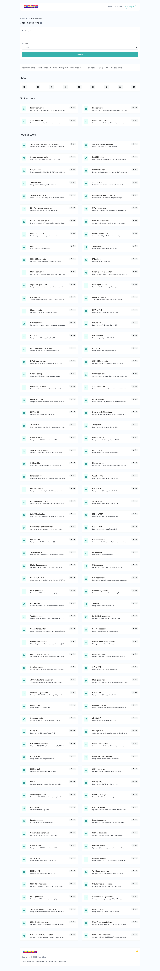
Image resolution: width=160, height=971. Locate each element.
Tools (109, 7)
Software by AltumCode (56, 961)
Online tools (23, 18)
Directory (119, 7)
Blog (24, 961)
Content (27, 31)
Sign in (131, 7)
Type (26, 43)
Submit (80, 54)
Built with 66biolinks (35, 961)
